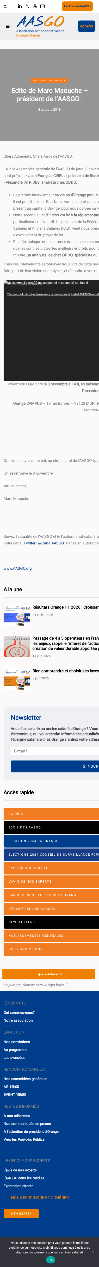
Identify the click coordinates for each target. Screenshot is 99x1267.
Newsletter (21, 1213)
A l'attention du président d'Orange (31, 1131)
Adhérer (86, 26)
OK (51, 1260)
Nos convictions (17, 1042)
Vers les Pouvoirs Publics (24, 1139)
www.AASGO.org (18, 568)
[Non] (93, 1252)
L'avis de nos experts (20, 1170)
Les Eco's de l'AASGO (77, 6)
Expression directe (18, 1186)
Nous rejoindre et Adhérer (40, 1197)
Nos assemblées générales (25, 1079)
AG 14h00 (11, 1087)
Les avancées (14, 1057)
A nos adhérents (17, 1116)
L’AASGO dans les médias (24, 1178)
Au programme (15, 1050)
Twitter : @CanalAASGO (44, 543)
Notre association (18, 1020)
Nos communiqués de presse (27, 1124)
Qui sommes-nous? (19, 1012)
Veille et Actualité (49, 80)
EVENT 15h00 (15, 1094)
